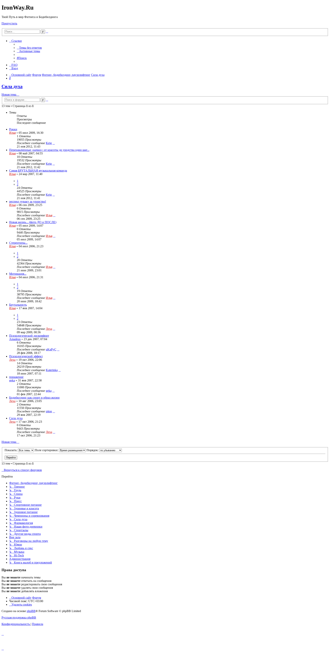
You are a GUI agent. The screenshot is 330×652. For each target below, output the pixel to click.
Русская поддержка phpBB (19, 617)
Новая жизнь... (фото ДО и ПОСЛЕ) (32, 222)
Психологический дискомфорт (29, 335)
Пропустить (9, 23)
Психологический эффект (26, 356)
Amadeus (15, 339)
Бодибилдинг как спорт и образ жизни (34, 397)
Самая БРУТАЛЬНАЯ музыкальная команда (38, 170)
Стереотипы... (18, 242)
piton (49, 411)
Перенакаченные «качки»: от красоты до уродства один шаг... (49, 150)
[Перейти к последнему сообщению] (54, 143)
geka (12, 380)
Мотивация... (17, 273)
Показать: (11, 450)
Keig (49, 143)
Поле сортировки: (47, 450)
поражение (16, 377)
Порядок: (93, 450)
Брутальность (18, 304)
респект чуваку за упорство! (27, 201)
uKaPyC (51, 349)
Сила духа (12, 86)
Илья (12, 132)
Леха (49, 328)
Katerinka (52, 370)
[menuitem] (29, 47)
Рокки (13, 129)
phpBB (31, 611)
